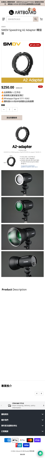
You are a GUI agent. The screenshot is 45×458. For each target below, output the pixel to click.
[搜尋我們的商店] (35, 19)
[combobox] (22, 19)
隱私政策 (22, 454)
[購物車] (41, 19)
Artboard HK (19, 451)
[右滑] (41, 393)
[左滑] (37, 393)
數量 (3, 105)
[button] (3, 19)
